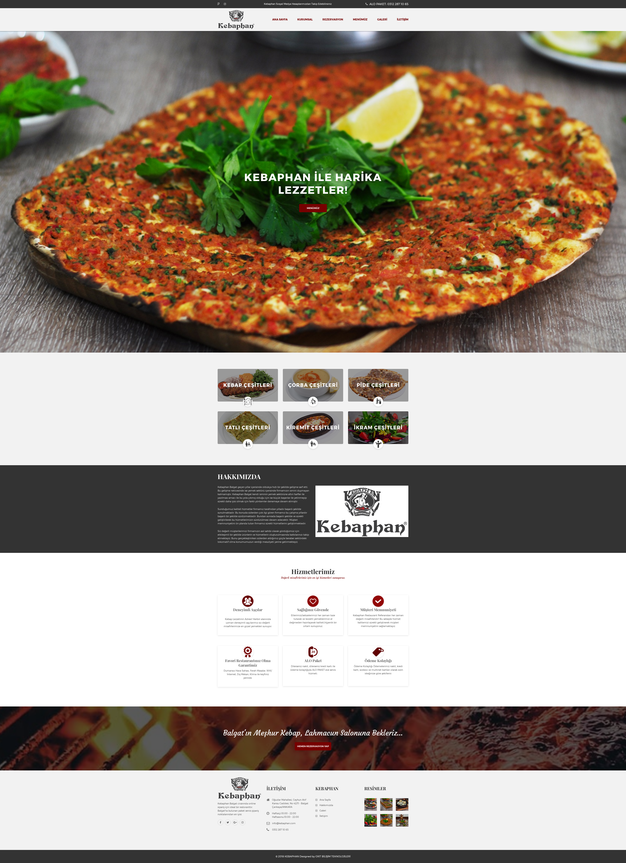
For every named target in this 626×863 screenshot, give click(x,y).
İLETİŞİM (402, 19)
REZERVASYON (332, 19)
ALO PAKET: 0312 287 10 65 (388, 4)
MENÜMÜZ (313, 208)
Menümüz (360, 19)
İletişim (324, 816)
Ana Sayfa (280, 19)
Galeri (323, 810)
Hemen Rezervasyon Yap (313, 746)
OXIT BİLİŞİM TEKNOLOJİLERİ (332, 856)
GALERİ (382, 19)
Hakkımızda (326, 805)
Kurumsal (305, 19)
